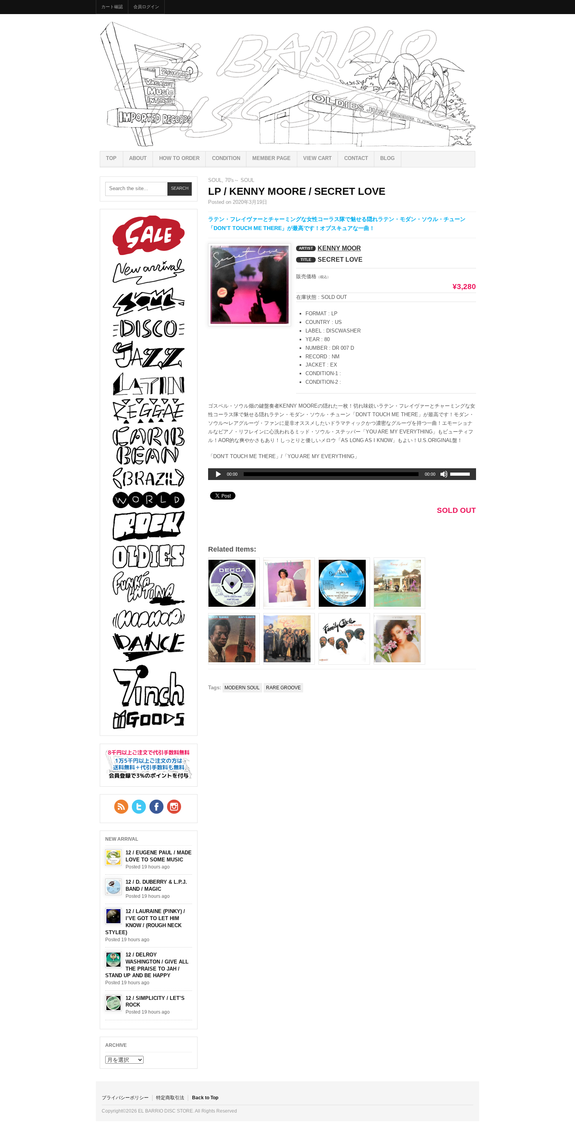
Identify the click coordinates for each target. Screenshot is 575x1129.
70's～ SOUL (239, 180)
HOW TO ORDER (179, 158)
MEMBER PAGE (271, 158)
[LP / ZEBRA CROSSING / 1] (289, 639)
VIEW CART (317, 158)
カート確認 (112, 6)
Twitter (139, 807)
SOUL (215, 180)
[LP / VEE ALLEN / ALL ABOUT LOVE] (289, 583)
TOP (111, 158)
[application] (342, 474)
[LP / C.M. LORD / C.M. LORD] (399, 639)
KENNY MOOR (339, 248)
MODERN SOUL (242, 687)
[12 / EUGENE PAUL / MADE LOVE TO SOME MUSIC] (113, 857)
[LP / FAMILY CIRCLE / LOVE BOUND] (344, 639)
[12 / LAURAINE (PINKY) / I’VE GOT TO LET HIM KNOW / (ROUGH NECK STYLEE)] (113, 916)
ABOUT (138, 158)
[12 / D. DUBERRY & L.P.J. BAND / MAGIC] (113, 887)
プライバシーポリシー (125, 1097)
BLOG (387, 158)
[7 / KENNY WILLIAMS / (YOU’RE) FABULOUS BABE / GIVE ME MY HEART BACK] (234, 583)
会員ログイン (146, 6)
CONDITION (226, 158)
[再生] (218, 474)
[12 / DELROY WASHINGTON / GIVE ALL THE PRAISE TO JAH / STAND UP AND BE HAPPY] (113, 959)
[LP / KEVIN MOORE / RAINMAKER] (234, 639)
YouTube (174, 807)
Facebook (156, 807)
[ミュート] (444, 474)
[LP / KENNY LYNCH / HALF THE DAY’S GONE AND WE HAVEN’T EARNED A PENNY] (399, 583)
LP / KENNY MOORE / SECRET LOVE (296, 191)
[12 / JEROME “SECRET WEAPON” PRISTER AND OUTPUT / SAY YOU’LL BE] (344, 583)
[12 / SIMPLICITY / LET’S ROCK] (113, 1003)
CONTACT (356, 158)
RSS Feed (121, 807)
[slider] (461, 475)
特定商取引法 (170, 1097)
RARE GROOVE (283, 687)
